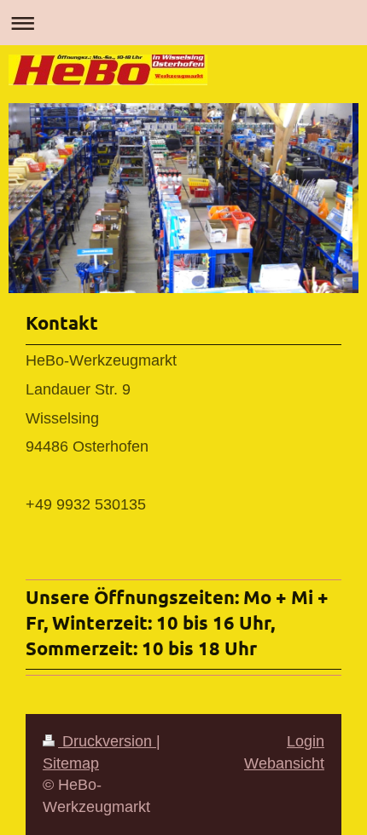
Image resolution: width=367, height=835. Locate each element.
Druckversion (107, 741)
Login (305, 741)
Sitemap (71, 763)
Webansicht (284, 763)
